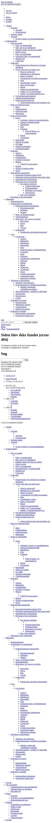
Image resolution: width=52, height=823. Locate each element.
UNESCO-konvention (28, 164)
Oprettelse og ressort (18, 300)
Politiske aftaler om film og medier (28, 50)
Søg (2, 320)
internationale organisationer (26, 179)
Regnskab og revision (33, 190)
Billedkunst (24, 125)
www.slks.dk (16, 390)
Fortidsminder (20, 157)
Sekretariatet (30, 193)
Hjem (3, 329)
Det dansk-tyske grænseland (26, 182)
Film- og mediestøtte (23, 54)
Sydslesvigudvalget (32, 186)
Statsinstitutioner (21, 217)
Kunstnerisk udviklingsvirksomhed (33, 232)
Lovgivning (19, 237)
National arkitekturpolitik (29, 122)
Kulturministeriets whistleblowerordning (30, 285)
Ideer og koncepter (27, 85)
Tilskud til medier (22, 142)
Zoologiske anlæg (27, 276)
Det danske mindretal (28, 184)
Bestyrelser (24, 221)
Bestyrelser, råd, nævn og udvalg (28, 219)
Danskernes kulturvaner (24, 316)
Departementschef (27, 208)
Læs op (8, 11)
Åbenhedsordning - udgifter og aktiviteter (31, 291)
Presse (8, 17)
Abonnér (18, 30)
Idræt (17, 107)
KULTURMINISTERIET (11, 4)
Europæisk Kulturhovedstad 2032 (28, 175)
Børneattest (19, 114)
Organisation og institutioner (21, 204)
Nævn (22, 223)
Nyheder (14, 28)
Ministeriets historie (22, 305)
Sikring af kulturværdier (24, 168)
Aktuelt (8, 26)
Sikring (18, 166)
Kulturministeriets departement (27, 206)
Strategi (23, 212)
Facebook (14, 403)
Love (13, 234)
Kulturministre (20, 302)
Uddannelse (20, 230)
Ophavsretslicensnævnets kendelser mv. (35, 103)
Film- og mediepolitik (23, 45)
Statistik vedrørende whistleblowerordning (28, 288)
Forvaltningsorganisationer (25, 96)
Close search (6, 325)
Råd (21, 226)
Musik (22, 87)
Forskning (24, 252)
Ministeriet (10, 199)
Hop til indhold (7, 2)
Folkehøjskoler (21, 109)
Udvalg (23, 228)
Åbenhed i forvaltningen (24, 283)
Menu (3, 327)
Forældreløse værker (28, 83)
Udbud (18, 298)
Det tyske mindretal (27, 195)
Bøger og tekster (26, 76)
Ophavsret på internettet (29, 89)
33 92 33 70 (10, 376)
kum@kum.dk (11, 379)
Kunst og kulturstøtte (19, 116)
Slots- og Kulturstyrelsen (24, 215)
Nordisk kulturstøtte (23, 146)
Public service (20, 52)
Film (22, 81)
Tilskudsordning (31, 188)
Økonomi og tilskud (28, 278)
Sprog (17, 171)
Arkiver (18, 153)
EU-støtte (19, 144)
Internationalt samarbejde (20, 173)
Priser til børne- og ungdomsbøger (32, 132)
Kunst (17, 118)
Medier (23, 263)
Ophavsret (15, 63)
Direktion (24, 210)
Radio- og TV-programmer (30, 92)
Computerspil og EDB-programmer (33, 78)
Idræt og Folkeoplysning (20, 105)
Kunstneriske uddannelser (30, 259)
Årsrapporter (20, 294)
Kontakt (9, 19)
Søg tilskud (15, 392)
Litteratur (23, 129)
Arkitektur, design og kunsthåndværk (34, 120)
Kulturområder (11, 41)
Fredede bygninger (22, 160)
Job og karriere (11, 13)
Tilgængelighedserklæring (20, 419)
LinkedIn (14, 401)
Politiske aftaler (16, 34)
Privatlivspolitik (17, 414)
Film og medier (16, 43)
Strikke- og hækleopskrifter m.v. (32, 94)
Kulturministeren (17, 201)
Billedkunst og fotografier (30, 74)
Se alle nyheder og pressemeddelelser (29, 39)
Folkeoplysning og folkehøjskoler (33, 250)
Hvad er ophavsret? (27, 72)
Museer (18, 162)
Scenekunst (24, 138)
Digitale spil (20, 59)
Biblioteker (19, 155)
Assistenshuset (21, 307)
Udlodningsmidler (22, 149)
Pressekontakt (20, 32)
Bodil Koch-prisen (22, 309)
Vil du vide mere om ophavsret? (27, 70)
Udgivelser (19, 61)
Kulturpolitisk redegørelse (25, 313)
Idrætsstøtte (19, 140)
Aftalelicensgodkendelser (25, 98)
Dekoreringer (20, 296)
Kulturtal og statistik (18, 311)
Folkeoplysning (21, 111)
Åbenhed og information (20, 281)
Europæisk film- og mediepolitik (27, 56)
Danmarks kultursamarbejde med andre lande (32, 177)
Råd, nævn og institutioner (25, 48)
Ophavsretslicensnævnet (24, 100)
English (9, 22)
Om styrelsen (16, 394)
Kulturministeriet (13, 329)
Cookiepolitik (16, 416)
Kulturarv (14, 151)
